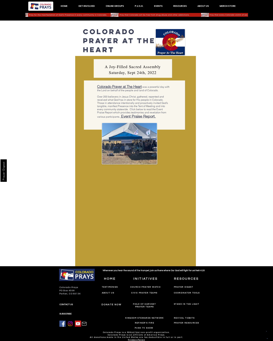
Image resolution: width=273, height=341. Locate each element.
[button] (86, 6)
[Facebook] (62, 324)
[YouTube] (78, 324)
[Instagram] (70, 324)
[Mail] (84, 324)
